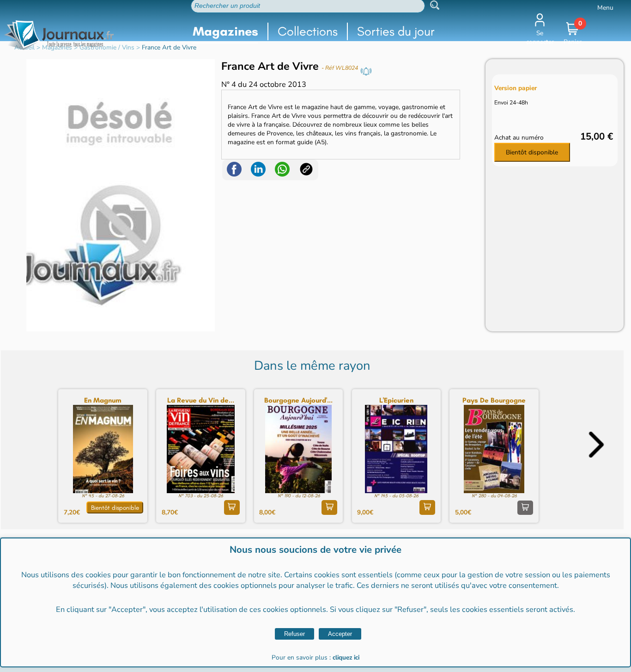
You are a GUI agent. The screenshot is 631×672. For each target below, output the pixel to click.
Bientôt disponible (532, 152)
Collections (308, 31)
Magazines (225, 31)
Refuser (294, 633)
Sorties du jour (396, 31)
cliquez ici (346, 657)
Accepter (340, 633)
